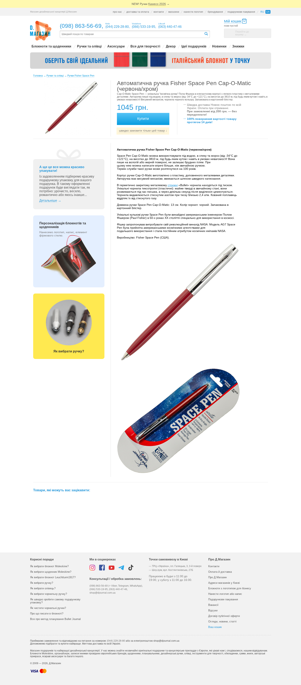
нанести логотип (193, 11)
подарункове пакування (241, 11)
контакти (159, 11)
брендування (215, 11)
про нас (117, 11)
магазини (173, 11)
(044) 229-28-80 (116, 640)
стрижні (173, 185)
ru (262, 11)
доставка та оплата (137, 11)
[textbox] (132, 34)
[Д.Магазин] (41, 31)
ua (268, 11)
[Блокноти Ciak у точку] (150, 60)
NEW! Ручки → (151, 4)
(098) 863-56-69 (81, 26)
